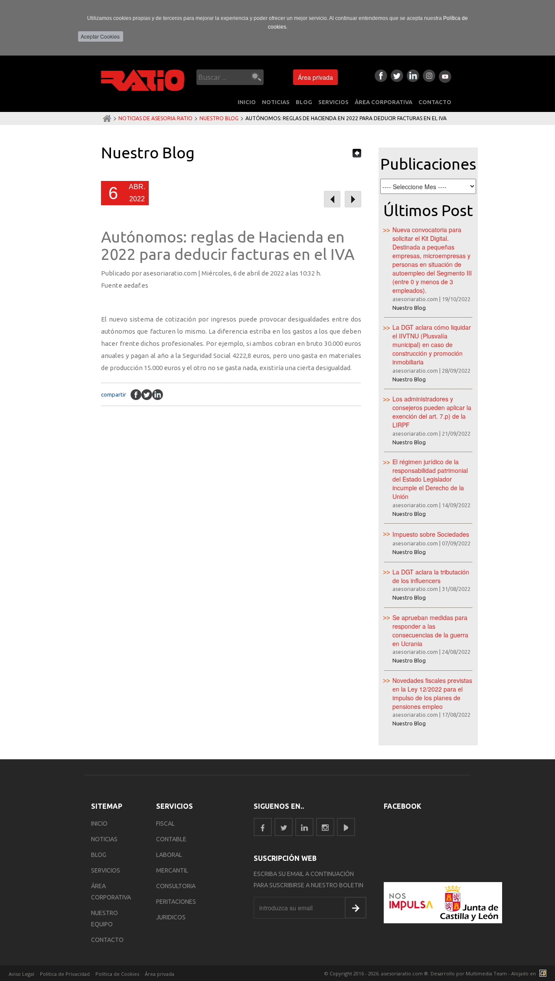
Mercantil (172, 870)
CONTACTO (434, 102)
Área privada (315, 77)
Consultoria (176, 886)
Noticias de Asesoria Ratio (155, 118)
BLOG (304, 102)
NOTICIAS (276, 102)
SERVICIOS (333, 102)
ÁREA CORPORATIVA (383, 102)
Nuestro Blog (218, 118)
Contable (171, 839)
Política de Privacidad (65, 974)
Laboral (169, 854)
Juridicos (171, 917)
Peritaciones (176, 901)
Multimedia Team (486, 973)
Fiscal (165, 823)
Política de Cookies (117, 974)
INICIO (247, 102)
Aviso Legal (21, 974)
